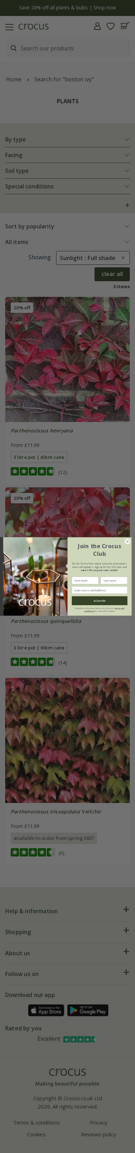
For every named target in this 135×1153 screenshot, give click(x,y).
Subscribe (99, 600)
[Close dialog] (127, 541)
